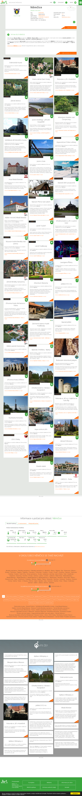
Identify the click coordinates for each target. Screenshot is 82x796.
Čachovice (13, 572)
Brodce (7, 572)
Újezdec (40, 581)
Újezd (35, 581)
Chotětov (45, 572)
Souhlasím (75, 793)
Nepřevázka (53, 577)
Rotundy (58, 75)
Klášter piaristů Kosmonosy (44, 610)
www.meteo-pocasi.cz (40, 546)
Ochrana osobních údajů (49, 787)
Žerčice (46, 583)
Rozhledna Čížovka (11, 617)
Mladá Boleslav (42, 15)
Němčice (36, 7)
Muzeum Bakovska (40, 611)
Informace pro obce (66, 782)
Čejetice (19, 572)
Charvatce (32, 572)
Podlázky (28, 579)
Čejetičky (25, 572)
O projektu (31, 782)
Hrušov (40, 574)
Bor (62, 570)
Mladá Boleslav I (11, 577)
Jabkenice (46, 574)
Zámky (7, 96)
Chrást (51, 572)
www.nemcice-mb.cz (66, 17)
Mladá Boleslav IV (44, 577)
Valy (45, 581)
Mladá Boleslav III (33, 577)
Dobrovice (74, 572)
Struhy (10, 581)
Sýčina (15, 581)
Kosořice (25, 576)
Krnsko (31, 576)
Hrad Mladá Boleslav (61, 606)
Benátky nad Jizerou (11, 570)
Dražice (16, 574)
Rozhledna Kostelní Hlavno (64, 615)
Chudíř (56, 572)
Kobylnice (12, 576)
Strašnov (68, 579)
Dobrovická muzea (19, 606)
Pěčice (73, 577)
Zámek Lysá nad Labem (23, 613)
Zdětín (36, 583)
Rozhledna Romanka (53, 611)
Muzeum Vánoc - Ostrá (41, 615)
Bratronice (67, 570)
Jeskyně (57, 356)
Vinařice (56, 581)
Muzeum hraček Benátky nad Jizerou (41, 608)
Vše (3, 596)
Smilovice (62, 579)
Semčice (56, 579)
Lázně (32, 221)
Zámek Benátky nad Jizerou (61, 608)
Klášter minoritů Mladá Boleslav (21, 608)
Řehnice (34, 579)
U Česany (25, 581)
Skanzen (32, 197)
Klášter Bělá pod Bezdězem (46, 617)
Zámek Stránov (30, 606)
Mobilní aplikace (31, 787)
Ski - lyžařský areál (58, 178)
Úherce (31, 581)
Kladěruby (70, 574)
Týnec (19, 581)
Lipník (41, 576)
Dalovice (67, 572)
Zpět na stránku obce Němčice (69, 53)
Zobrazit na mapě (12, 73)
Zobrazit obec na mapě (14, 45)
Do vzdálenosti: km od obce (36, 560)
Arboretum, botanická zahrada (36, 278)
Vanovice (50, 581)
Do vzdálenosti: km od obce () (34, 586)
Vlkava (65, 581)
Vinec (60, 581)
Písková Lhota (9, 579)
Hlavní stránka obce (71, 27)
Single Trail (75, 599)
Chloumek (39, 572)
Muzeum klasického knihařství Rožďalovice (21, 615)
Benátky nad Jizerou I (24, 570)
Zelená (41, 583)
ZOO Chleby (52, 615)
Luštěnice (52, 576)
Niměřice (60, 577)
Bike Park (69, 599)
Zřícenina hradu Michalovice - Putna (24, 610)
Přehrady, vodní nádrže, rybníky (36, 115)
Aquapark (32, 425)
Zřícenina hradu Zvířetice (60, 610)
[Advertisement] (41, 507)
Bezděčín (47, 570)
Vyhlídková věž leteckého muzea (45, 606)
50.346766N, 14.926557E (44, 17)
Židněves (51, 583)
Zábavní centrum (32, 345)
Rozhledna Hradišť (65, 611)
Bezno (53, 570)
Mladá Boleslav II (22, 577)
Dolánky (11, 574)
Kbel (65, 574)
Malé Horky (59, 576)
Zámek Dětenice (60, 613)
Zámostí (30, 583)
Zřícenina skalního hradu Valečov (27, 617)
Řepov (44, 579)
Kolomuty (19, 576)
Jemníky (52, 574)
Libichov (36, 576)
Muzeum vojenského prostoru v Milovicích (22, 611)
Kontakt (67, 787)
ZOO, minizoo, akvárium (9, 435)
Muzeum (7, 58)
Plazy (15, 579)
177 (62, 14)
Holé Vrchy (23, 574)
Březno (73, 570)
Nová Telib (67, 577)
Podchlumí (21, 579)
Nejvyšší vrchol (57, 279)
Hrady (7, 175)
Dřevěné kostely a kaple (34, 383)
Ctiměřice (61, 572)
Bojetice (58, 570)
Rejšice (39, 579)
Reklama (49, 782)
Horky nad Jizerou (32, 574)
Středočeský (41, 12)
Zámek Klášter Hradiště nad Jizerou (65, 617)
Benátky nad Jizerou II (37, 570)
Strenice (74, 579)
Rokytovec (50, 579)
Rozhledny (7, 135)
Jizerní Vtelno (59, 574)
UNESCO (57, 436)
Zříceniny (7, 299)
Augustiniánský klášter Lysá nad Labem (43, 613)
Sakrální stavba (7, 213)
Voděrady (71, 581)
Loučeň (46, 576)
